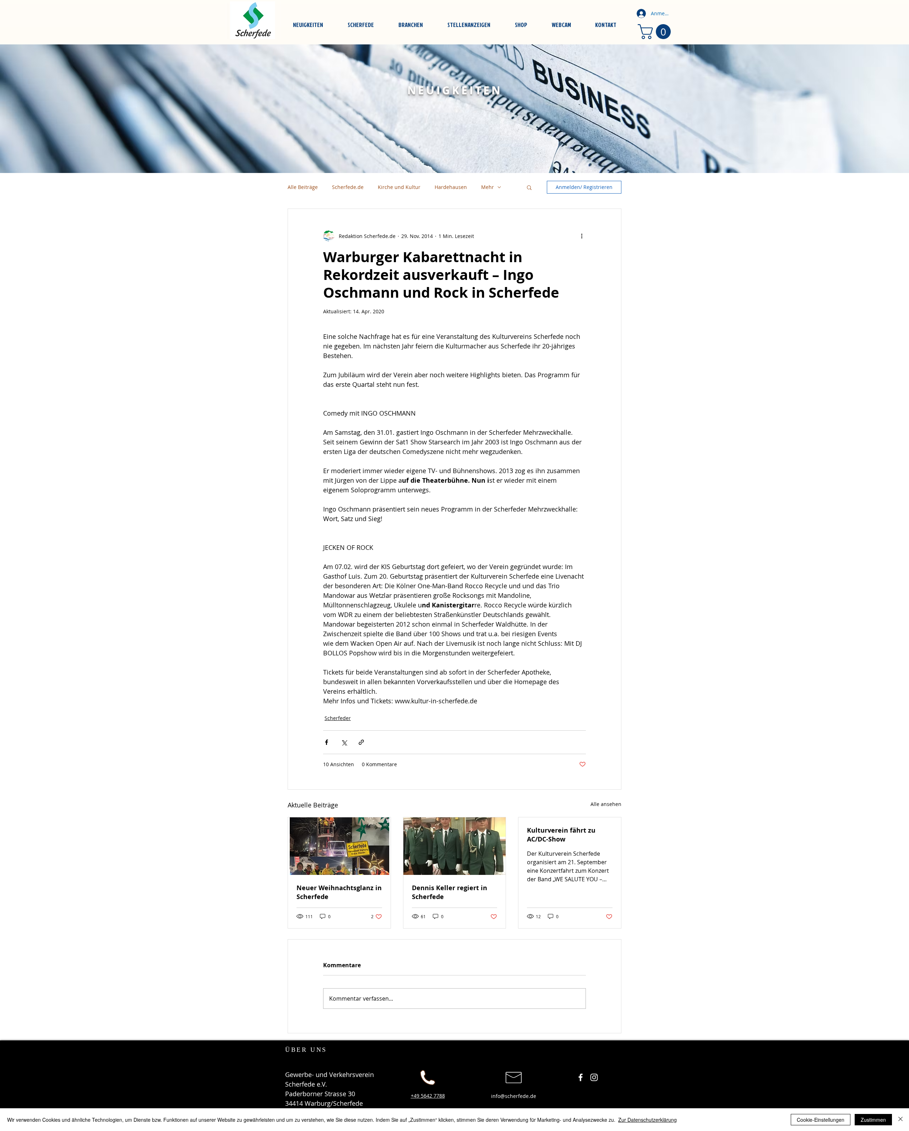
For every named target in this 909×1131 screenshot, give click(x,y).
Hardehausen (451, 187)
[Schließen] (900, 1119)
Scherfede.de (348, 187)
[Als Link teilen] (361, 742)
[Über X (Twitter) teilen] (344, 742)
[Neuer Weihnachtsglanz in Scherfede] (339, 846)
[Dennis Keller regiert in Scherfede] (454, 846)
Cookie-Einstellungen (820, 1119)
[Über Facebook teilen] (326, 742)
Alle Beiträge (303, 187)
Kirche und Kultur (399, 187)
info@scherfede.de (513, 1096)
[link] (656, 31)
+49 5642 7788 (428, 1095)
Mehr (487, 187)
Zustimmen (873, 1119)
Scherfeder (338, 718)
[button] (529, 187)
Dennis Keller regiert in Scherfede (449, 892)
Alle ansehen (605, 804)
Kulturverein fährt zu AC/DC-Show (561, 835)
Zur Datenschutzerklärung (647, 1119)
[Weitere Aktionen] (581, 236)
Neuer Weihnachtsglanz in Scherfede (339, 892)
